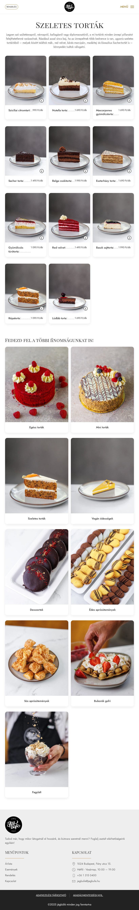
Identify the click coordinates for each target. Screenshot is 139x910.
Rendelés (10, 875)
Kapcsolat (10, 881)
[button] (127, 7)
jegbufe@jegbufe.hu (88, 881)
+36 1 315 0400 (86, 875)
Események (11, 869)
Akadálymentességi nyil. (88, 895)
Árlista (8, 864)
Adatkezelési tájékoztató (51, 895)
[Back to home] (69, 7)
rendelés (12, 6)
